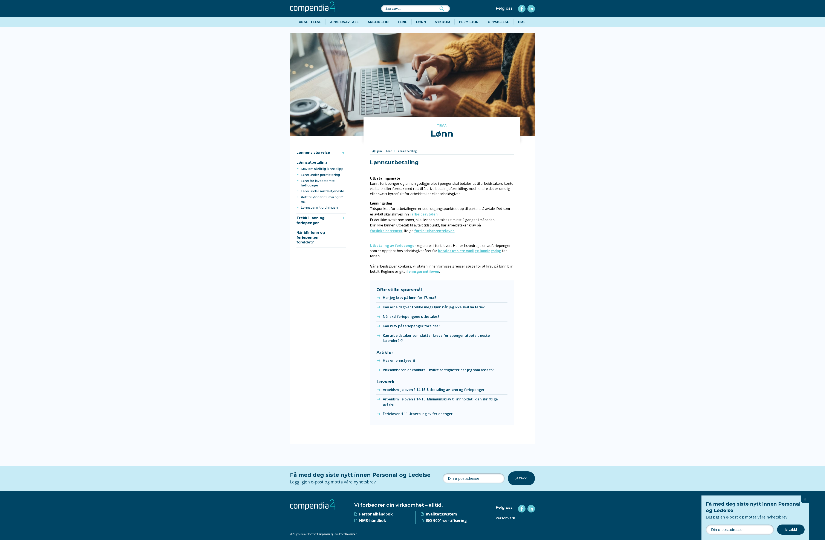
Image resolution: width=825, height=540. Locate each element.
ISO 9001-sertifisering (446, 520)
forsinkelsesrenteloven (434, 230)
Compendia (323, 533)
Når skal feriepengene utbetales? (411, 316)
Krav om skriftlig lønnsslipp (322, 169)
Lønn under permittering (320, 175)
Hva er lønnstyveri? (399, 360)
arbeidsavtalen (424, 214)
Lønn (421, 22)
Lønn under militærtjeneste (322, 191)
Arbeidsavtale (344, 22)
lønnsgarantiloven (423, 271)
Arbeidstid (378, 22)
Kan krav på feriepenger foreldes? (411, 326)
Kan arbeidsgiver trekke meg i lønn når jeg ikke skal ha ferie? (434, 307)
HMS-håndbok (372, 520)
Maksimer (351, 533)
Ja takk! (521, 478)
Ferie (402, 22)
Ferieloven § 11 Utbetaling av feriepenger (418, 413)
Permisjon (469, 22)
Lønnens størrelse (313, 153)
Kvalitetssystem (441, 514)
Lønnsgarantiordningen (319, 207)
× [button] (805, 499)
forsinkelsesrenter (386, 230)
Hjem (378, 151)
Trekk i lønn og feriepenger (310, 220)
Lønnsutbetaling (311, 162)
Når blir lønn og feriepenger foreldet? (310, 237)
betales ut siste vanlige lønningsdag (469, 250)
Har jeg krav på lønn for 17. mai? (409, 297)
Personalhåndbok (376, 514)
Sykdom (442, 22)
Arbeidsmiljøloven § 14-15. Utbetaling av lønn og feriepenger (433, 389)
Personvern (505, 518)
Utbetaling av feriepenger (393, 245)
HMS (522, 22)
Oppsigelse (498, 22)
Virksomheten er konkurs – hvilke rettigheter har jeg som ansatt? (438, 370)
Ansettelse (310, 22)
